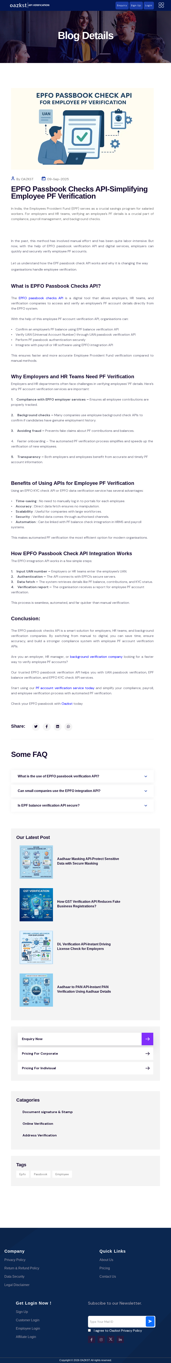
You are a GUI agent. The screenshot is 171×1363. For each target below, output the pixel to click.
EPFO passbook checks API (41, 298)
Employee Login (28, 1328)
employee (62, 1174)
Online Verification (38, 1123)
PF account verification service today (65, 688)
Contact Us (107, 1276)
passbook (40, 1174)
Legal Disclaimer (16, 1285)
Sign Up (22, 1312)
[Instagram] (101, 1339)
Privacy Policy (14, 1260)
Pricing (104, 1268)
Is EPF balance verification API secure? (49, 805)
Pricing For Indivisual (39, 1068)
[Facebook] (47, 727)
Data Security (14, 1276)
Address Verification (40, 1135)
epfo (22, 1174)
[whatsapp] (68, 727)
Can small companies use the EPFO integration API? (59, 791)
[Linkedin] (58, 727)
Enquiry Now (32, 1039)
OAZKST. (85, 1360)
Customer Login (27, 1320)
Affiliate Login (26, 1337)
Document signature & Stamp (48, 1112)
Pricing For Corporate (40, 1053)
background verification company (96, 656)
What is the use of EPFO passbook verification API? (58, 776)
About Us (106, 1260)
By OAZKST (25, 179)
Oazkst (67, 703)
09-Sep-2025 (58, 179)
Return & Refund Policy (21, 1268)
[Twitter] (36, 727)
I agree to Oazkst (118, 1330)
